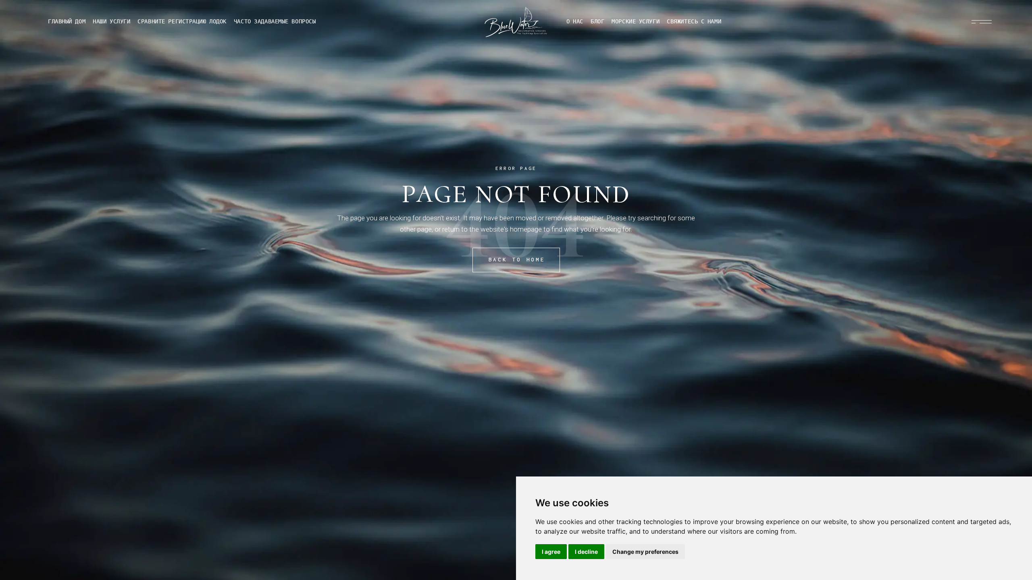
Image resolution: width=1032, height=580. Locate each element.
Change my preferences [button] (645, 551)
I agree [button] (551, 551)
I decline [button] (586, 551)
